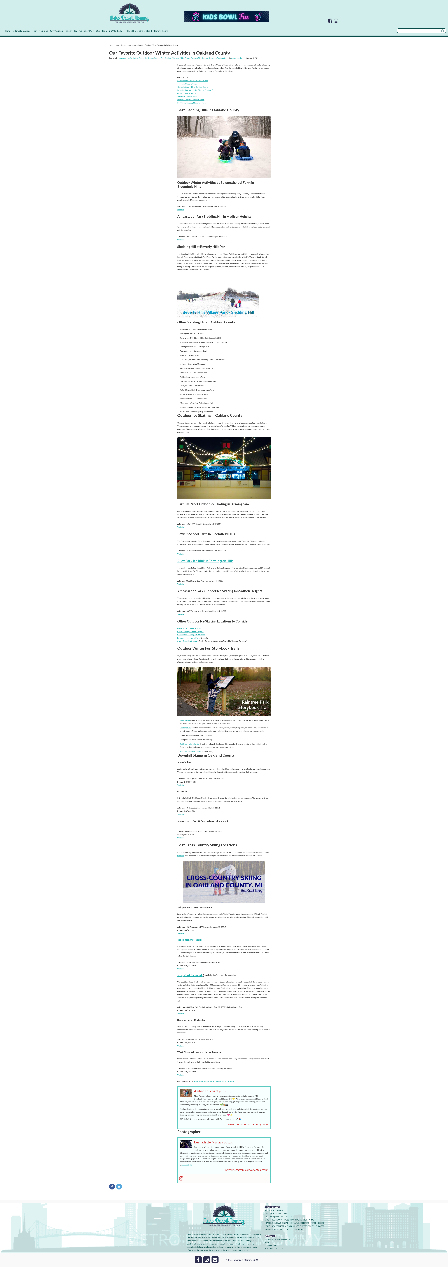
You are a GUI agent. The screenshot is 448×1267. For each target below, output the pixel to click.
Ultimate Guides (22, 30)
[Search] (443, 30)
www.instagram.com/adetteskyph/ (246, 1169)
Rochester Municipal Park (188, 638)
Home (7, 30)
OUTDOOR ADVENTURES (276, 1213)
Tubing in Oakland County (187, 84)
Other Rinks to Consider (187, 93)
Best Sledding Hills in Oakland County (192, 80)
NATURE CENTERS (301, 1223)
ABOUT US (269, 1242)
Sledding (205, 58)
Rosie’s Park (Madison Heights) (190, 631)
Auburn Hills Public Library (190, 751)
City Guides (56, 30)
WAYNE (288, 1216)
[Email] (119, 1186)
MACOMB (279, 1216)
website (180, 855)
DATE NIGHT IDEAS (294, 1229)
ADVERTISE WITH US (274, 1248)
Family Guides (40, 30)
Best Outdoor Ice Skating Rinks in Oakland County (197, 90)
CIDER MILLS (270, 1220)
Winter (224, 58)
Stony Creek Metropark (187, 641)
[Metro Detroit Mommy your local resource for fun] (129, 13)
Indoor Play (71, 30)
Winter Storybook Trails (187, 96)
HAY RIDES (295, 1220)
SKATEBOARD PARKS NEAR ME (278, 1223)
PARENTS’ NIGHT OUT (274, 1229)
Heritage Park (185, 728)
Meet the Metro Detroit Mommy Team (147, 30)
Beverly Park (185, 720)
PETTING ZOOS (317, 1223)
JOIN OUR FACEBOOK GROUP (278, 1239)
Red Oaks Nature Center (189, 744)
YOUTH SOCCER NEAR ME (276, 1226)
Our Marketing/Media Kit (110, 30)
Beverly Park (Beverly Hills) (189, 628)
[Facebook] (330, 21)
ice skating (134, 58)
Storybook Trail (214, 58)
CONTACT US (271, 1245)
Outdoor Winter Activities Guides (177, 58)
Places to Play (196, 58)
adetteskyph (187, 1164)
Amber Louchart (237, 58)
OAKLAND (269, 1216)
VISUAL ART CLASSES (298, 1226)
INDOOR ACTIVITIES (274, 1210)
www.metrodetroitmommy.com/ (248, 1124)
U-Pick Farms (307, 1220)
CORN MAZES (283, 1220)
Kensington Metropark (189, 939)
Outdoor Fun (159, 58)
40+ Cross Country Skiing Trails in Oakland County (214, 1081)
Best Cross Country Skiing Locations (191, 103)
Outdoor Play (86, 30)
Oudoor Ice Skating (146, 58)
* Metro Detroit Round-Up (124, 45)
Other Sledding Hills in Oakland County (193, 87)
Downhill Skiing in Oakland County (191, 99)
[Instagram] (336, 21)
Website (180, 209)
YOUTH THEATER (316, 1226)
